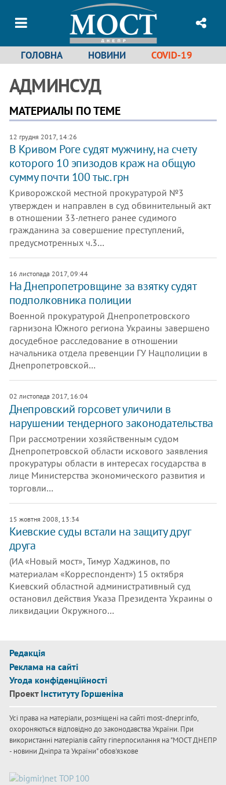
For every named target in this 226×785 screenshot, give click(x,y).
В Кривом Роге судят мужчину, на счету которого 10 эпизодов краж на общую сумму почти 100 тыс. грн (102, 163)
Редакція (27, 653)
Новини (107, 55)
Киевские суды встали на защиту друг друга (100, 538)
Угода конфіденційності (58, 680)
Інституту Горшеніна (82, 693)
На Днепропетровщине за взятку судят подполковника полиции (102, 293)
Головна (42, 55)
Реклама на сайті (43, 666)
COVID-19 (171, 55)
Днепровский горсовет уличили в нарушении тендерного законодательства (111, 416)
